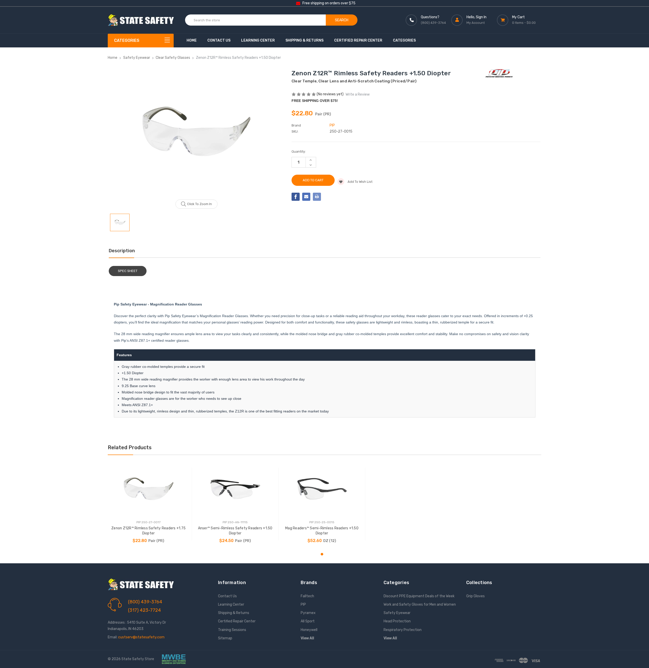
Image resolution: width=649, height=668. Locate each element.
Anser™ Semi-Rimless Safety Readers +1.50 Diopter (235, 530)
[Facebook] (296, 197)
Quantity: (299, 151)
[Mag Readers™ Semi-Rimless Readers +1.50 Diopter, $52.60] (322, 489)
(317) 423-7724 (144, 610)
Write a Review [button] (358, 94)
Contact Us (218, 40)
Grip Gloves (475, 596)
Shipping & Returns (304, 40)
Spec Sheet (127, 271)
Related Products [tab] (130, 447)
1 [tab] (322, 554)
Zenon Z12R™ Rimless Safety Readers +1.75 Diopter (148, 530)
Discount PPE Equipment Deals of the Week (419, 596)
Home (192, 40)
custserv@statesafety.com (141, 637)
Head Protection (397, 621)
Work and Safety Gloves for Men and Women (420, 604)
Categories (404, 40)
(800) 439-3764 (145, 602)
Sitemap (225, 638)
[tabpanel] (148, 504)
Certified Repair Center (358, 40)
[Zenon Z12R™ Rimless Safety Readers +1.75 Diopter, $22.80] (148, 489)
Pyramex (308, 613)
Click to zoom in (199, 204)
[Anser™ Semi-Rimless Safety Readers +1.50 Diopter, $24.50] (235, 489)
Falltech (307, 596)
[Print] (317, 197)
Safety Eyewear (397, 613)
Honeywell (309, 630)
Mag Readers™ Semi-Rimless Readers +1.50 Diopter (321, 530)
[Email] (306, 197)
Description (122, 251)
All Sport (308, 621)
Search (341, 20)
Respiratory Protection (403, 630)
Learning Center (258, 40)
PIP (303, 604)
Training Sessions (232, 630)
